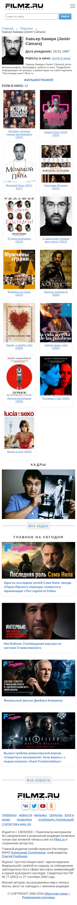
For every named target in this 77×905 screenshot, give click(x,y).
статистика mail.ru (16, 824)
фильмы (40, 815)
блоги (69, 815)
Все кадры (38, 526)
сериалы (56, 815)
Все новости (38, 780)
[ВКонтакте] (25, 806)
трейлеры (9, 815)
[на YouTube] (42, 806)
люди (6, 819)
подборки (24, 819)
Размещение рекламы (38, 897)
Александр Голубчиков (28, 852)
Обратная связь (56, 893)
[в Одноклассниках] (51, 806)
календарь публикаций (56, 819)
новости (25, 815)
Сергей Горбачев (14, 856)
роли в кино (61, 58)
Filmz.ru (59, 839)
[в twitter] (34, 806)
